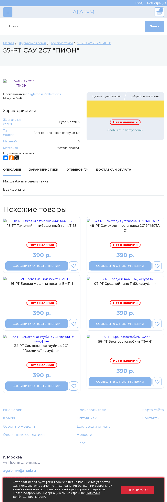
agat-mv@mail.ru (19, 470)
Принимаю (137, 490)
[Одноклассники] (11, 157)
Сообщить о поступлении (125, 130)
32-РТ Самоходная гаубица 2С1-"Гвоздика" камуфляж (41, 348)
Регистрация (156, 3)
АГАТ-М (83, 12)
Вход (139, 3)
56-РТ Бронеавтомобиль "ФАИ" (125, 341)
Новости (84, 435)
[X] (16, 157)
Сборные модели (19, 426)
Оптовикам (87, 418)
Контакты (150, 418)
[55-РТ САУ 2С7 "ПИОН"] (21, 83)
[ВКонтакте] (5, 157)
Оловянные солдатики (24, 435)
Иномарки (12, 410)
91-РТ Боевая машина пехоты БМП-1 (42, 284)
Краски (9, 418)
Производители (91, 410)
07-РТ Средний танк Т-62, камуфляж (125, 284)
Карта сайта (153, 410)
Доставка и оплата (94, 426)
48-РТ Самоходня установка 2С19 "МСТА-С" (125, 228)
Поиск (155, 26)
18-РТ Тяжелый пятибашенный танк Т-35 (42, 226)
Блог (81, 443)
